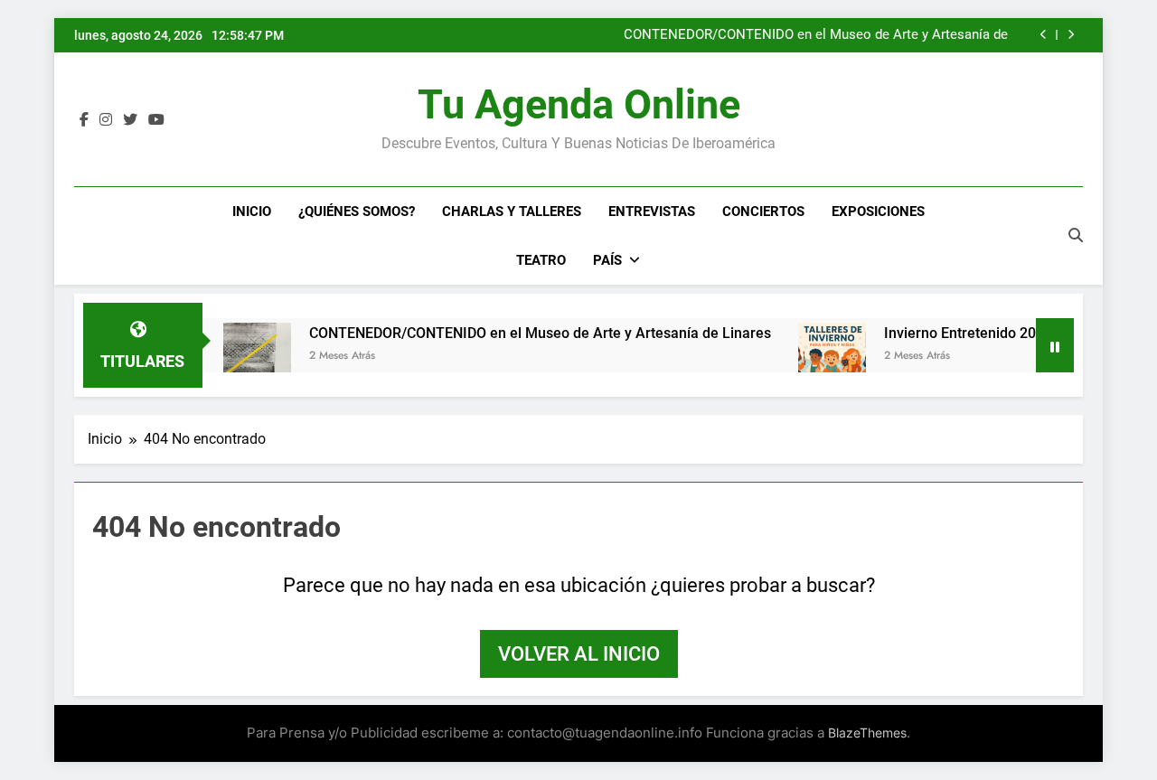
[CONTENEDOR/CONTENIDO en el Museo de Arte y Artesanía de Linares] (243, 356)
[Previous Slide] (1043, 34)
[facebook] (84, 120)
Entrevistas (651, 211)
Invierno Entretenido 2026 (954, 333)
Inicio (251, 211)
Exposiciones (878, 211)
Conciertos (763, 211)
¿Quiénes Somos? (356, 211)
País (607, 260)
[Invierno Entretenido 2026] (817, 356)
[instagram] (106, 120)
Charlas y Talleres (511, 211)
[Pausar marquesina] (1055, 345)
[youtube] (156, 120)
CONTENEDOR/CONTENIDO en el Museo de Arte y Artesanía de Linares (816, 35)
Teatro (541, 260)
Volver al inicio (579, 654)
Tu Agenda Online (579, 104)
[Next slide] (1070, 34)
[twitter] (130, 120)
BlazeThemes (867, 732)
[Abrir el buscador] (1075, 235)
